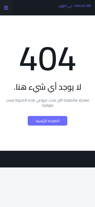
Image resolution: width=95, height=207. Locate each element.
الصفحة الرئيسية (47, 120)
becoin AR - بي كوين (74, 5)
